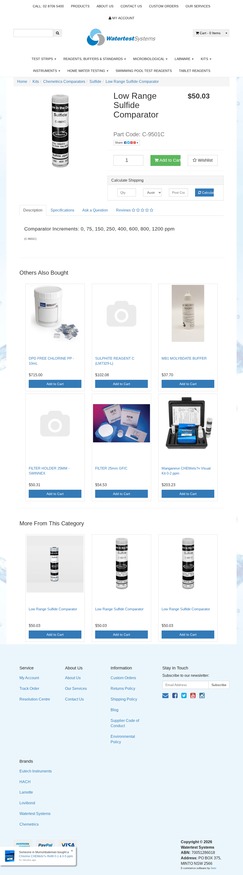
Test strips (43, 59)
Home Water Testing (86, 71)
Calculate (207, 192)
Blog (114, 710)
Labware (183, 59)
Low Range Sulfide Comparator (132, 82)
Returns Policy (123, 689)
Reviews (124, 210)
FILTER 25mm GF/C (111, 468)
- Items (210, 33)
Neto (213, 868)
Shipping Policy (124, 699)
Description (32, 210)
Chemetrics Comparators (64, 82)
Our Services (198, 6)
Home (22, 82)
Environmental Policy (123, 739)
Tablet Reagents (194, 71)
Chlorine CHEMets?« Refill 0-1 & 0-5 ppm (46, 856)
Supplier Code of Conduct (125, 723)
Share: (119, 142)
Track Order (29, 689)
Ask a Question (95, 210)
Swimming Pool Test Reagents (144, 71)
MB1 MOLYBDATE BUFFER (184, 358)
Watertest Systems (35, 814)
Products (80, 6)
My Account (29, 678)
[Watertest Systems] (121, 36)
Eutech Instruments (35, 771)
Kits (205, 59)
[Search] (57, 33)
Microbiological (149, 59)
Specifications (62, 210)
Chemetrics (29, 824)
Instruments (45, 71)
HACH (25, 782)
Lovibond (27, 803)
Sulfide (95, 82)
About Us (105, 6)
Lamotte (26, 792)
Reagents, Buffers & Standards (93, 59)
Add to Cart (169, 160)
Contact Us (131, 6)
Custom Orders (163, 6)
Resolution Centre (34, 699)
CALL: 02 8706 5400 (48, 6)
